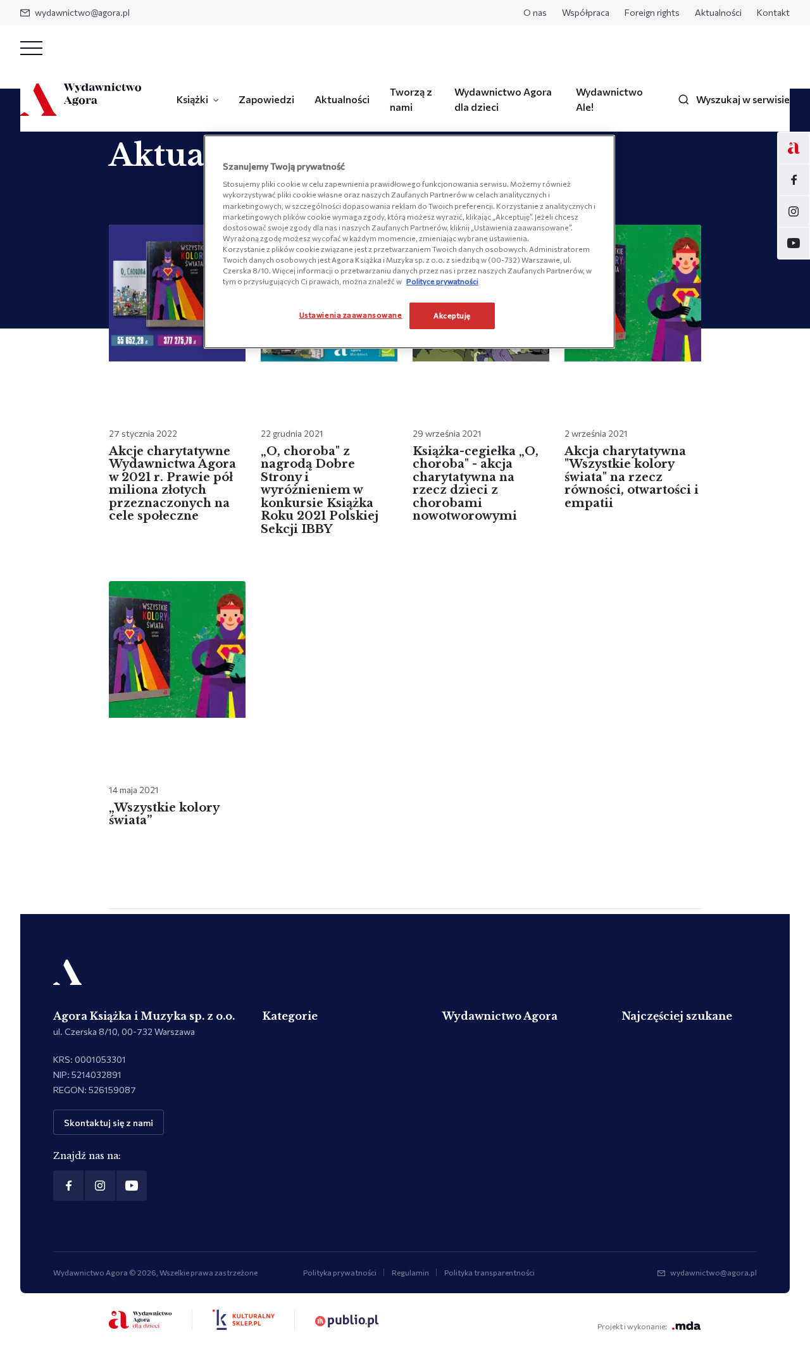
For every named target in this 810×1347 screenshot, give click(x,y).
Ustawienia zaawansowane (350, 314)
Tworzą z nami (411, 99)
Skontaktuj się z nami (108, 1122)
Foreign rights (652, 12)
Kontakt (773, 12)
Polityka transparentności (489, 1272)
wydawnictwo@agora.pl (82, 12)
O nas (535, 12)
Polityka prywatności (340, 1272)
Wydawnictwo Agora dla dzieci (503, 99)
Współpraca (585, 12)
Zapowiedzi (266, 99)
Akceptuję (452, 315)
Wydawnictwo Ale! (609, 99)
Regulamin (410, 1272)
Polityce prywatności (442, 281)
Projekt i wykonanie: (632, 1326)
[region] (409, 242)
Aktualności (718, 12)
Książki (192, 99)
